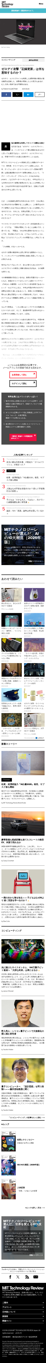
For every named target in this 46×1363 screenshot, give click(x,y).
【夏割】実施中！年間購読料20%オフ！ (22, 437)
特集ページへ (33, 561)
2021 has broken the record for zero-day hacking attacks (17, 65)
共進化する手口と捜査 (25, 1141)
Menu (41, 4)
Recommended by (29, 738)
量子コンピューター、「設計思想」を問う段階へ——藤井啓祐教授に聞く (22, 1087)
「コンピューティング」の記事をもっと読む (24, 1118)
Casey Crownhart (8, 861)
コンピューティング (8, 60)
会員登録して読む (19, 375)
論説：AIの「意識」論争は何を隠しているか (25, 509)
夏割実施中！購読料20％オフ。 (23, 11)
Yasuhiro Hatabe (8, 1049)
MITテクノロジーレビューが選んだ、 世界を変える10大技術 (22, 1224)
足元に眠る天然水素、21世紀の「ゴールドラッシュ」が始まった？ (25, 461)
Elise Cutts (6, 921)
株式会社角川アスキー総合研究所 (25, 1337)
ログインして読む (19, 383)
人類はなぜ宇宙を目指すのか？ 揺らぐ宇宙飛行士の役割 (25, 488)
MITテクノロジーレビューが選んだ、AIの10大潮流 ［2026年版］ (22, 535)
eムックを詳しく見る (33, 1208)
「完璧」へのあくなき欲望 (27, 1189)
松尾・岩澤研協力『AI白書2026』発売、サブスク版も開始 (25, 475)
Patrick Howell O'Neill (10, 89)
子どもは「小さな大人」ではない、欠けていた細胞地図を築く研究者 (25, 499)
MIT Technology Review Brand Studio (14, 803)
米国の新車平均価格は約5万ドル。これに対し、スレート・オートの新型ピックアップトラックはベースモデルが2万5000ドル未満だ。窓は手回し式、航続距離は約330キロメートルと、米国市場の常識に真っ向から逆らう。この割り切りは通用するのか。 (22, 851)
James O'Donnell (8, 991)
